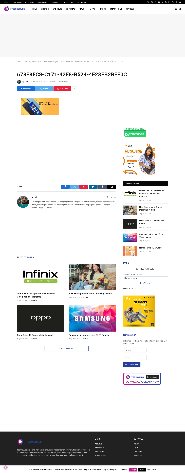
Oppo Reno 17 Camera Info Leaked (34, 335)
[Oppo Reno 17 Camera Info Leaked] (40, 318)
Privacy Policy (68, 2)
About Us (7, 2)
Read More (151, 469)
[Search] (180, 9)
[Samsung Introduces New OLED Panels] (92, 318)
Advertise (18, 2)
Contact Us (81, 2)
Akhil (26, 82)
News (81, 9)
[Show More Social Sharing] (74, 88)
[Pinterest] (8, 123)
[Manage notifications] (6, 467)
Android (45, 9)
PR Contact (55, 2)
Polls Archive (128, 288)
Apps (92, 9)
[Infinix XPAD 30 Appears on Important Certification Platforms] (40, 277)
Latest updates (132, 183)
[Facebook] (8, 106)
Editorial (70, 9)
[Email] (8, 129)
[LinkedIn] (8, 118)
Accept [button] (133, 469)
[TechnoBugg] (15, 9)
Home (34, 9)
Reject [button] (142, 469)
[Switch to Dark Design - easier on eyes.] (176, 9)
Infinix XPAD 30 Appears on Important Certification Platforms (36, 295)
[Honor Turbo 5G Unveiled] (130, 251)
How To (102, 9)
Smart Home (116, 9)
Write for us (29, 2)
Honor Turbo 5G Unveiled (150, 248)
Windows (57, 9)
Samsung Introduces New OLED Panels (89, 335)
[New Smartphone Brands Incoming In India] (92, 277)
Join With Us (42, 2)
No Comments (51, 82)
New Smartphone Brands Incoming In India (90, 293)
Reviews (130, 9)
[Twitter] (8, 112)
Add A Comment (66, 348)
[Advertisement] (92, 35)
